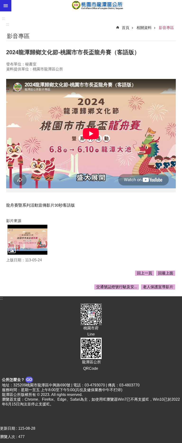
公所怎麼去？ (17, 380)
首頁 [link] (125, 28)
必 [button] (5, 5)
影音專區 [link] (166, 28)
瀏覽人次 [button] (7, 437)
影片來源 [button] (13, 221)
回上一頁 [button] (144, 273)
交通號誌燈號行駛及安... (116, 287)
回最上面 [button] (165, 273)
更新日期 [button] (7, 428)
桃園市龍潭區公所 (96, 5)
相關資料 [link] (144, 28)
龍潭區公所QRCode (91, 365)
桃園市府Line (91, 331)
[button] (27, 240)
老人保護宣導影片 (158, 287)
